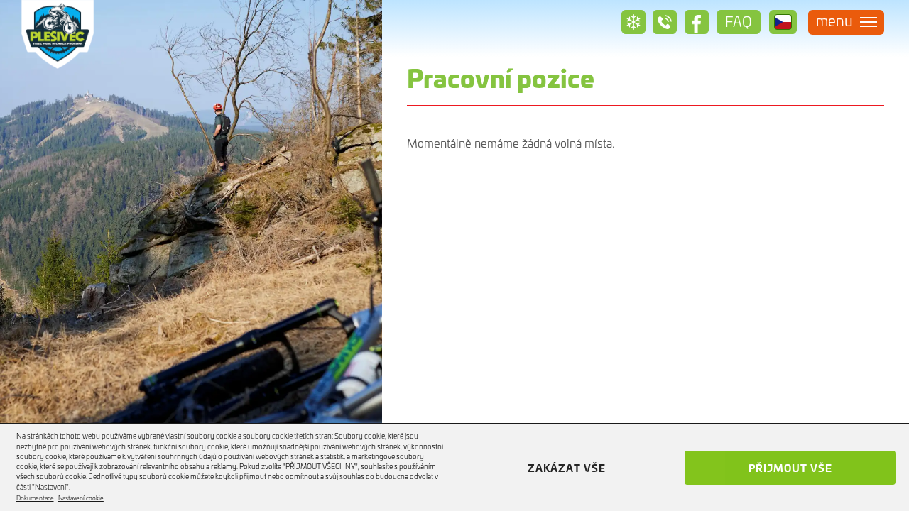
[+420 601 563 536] (665, 22)
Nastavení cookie (81, 497)
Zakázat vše (567, 467)
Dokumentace (35, 497)
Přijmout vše (790, 467)
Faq (738, 21)
